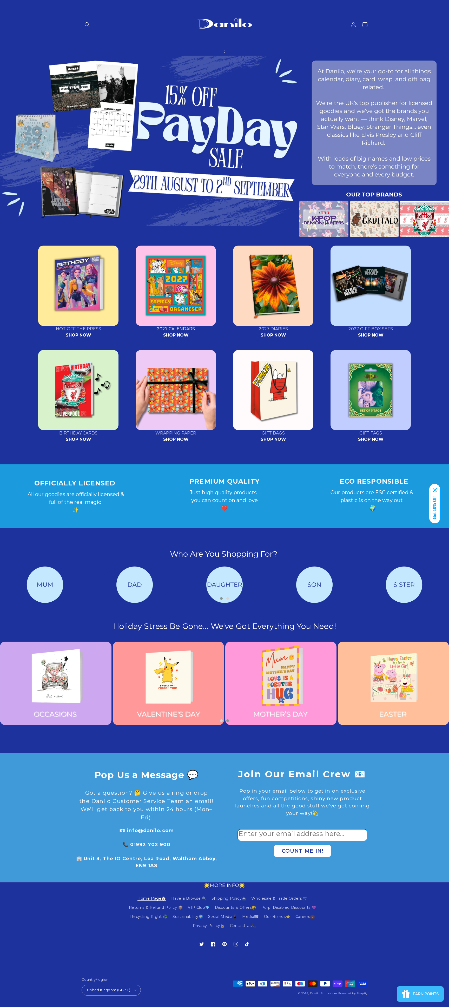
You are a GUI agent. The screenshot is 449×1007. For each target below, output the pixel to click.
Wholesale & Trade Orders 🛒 (279, 898)
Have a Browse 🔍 (189, 898)
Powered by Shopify (352, 993)
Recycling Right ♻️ (148, 916)
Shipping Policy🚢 (229, 898)
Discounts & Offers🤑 (235, 907)
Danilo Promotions (324, 993)
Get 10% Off (434, 507)
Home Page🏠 (151, 898)
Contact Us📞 (243, 925)
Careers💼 (305, 916)
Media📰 (250, 916)
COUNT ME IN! (302, 851)
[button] (87, 24)
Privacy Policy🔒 (209, 925)
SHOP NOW (78, 335)
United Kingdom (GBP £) (108, 990)
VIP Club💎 (198, 907)
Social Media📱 (222, 916)
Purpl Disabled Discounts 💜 (288, 907)
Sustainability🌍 (188, 916)
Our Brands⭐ (277, 916)
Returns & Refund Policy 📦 (156, 907)
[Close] (435, 490)
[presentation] (291, 219)
